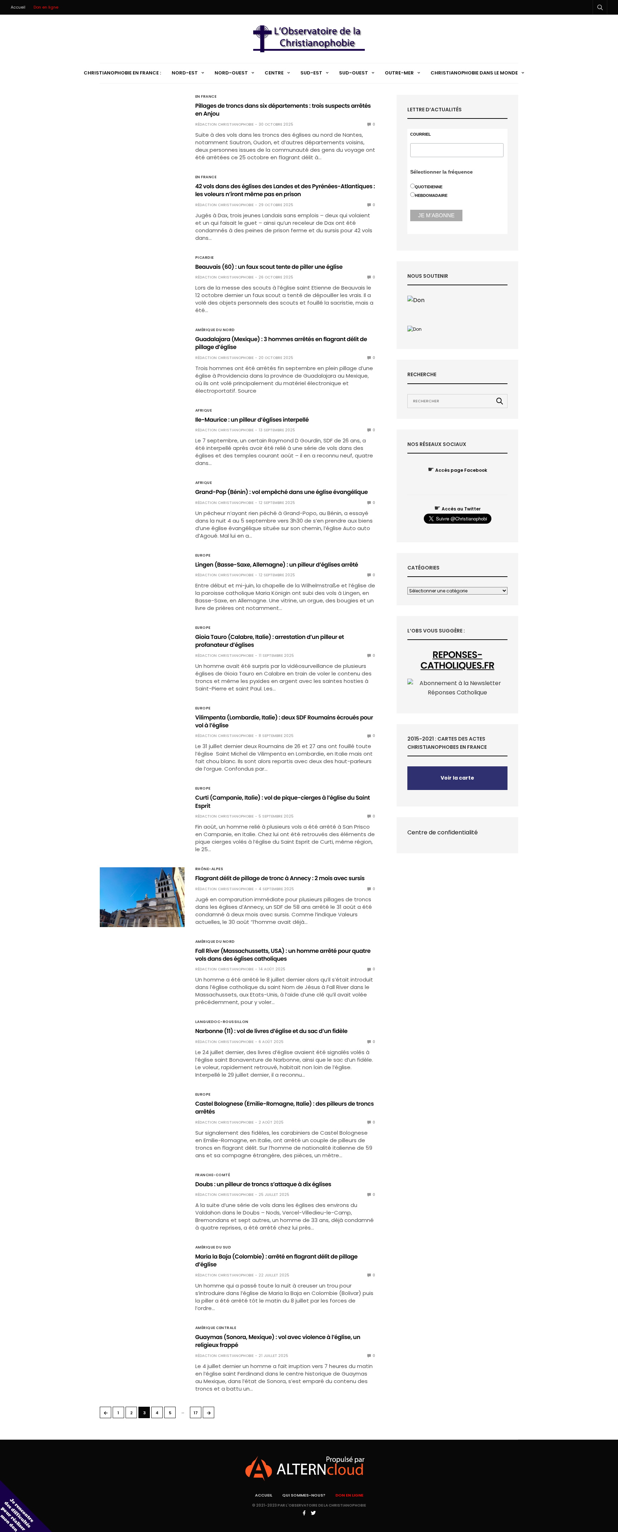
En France (206, 96)
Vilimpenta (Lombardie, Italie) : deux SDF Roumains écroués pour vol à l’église (284, 721)
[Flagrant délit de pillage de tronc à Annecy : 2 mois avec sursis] (142, 897)
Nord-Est (185, 72)
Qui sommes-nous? (303, 1495)
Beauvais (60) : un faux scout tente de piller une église (269, 267)
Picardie (204, 258)
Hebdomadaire (431, 195)
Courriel (420, 134)
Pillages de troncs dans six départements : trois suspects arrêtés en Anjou (283, 110)
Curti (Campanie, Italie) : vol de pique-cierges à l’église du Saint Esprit (282, 802)
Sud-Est (311, 72)
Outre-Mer (399, 72)
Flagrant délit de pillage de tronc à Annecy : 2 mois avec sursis (280, 878)
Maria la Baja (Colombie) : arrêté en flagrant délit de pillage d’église (276, 1260)
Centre (274, 72)
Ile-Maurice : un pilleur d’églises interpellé (252, 420)
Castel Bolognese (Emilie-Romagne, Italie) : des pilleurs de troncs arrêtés (284, 1108)
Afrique (203, 410)
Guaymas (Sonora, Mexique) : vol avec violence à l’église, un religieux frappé (277, 1341)
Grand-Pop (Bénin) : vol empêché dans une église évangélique (281, 492)
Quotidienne (428, 187)
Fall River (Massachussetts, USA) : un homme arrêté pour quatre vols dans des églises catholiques (283, 955)
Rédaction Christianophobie (224, 124)
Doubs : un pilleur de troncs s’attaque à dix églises (263, 1184)
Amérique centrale (215, 1328)
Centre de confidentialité (442, 832)
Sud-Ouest (353, 72)
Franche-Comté (212, 1175)
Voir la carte (457, 777)
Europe (203, 555)
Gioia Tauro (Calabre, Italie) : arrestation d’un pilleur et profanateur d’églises (269, 641)
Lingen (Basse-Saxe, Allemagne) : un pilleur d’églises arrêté (276, 565)
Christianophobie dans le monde (474, 72)
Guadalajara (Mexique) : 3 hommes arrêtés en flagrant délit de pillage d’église (281, 343)
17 (196, 1413)
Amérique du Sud (213, 1247)
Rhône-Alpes (209, 869)
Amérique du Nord (215, 330)
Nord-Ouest (231, 72)
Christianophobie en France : (122, 72)
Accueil (18, 7)
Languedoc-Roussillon (222, 1022)
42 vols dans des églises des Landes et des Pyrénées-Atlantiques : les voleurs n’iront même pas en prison (285, 190)
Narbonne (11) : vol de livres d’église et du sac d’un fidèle (271, 1031)
